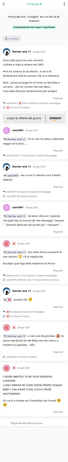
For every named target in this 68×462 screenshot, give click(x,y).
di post (32, 4)
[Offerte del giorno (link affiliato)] (34, 122)
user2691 (12, 175)
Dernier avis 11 (16, 139)
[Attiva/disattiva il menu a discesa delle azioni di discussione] (64, 4)
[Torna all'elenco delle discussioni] (3, 4)
